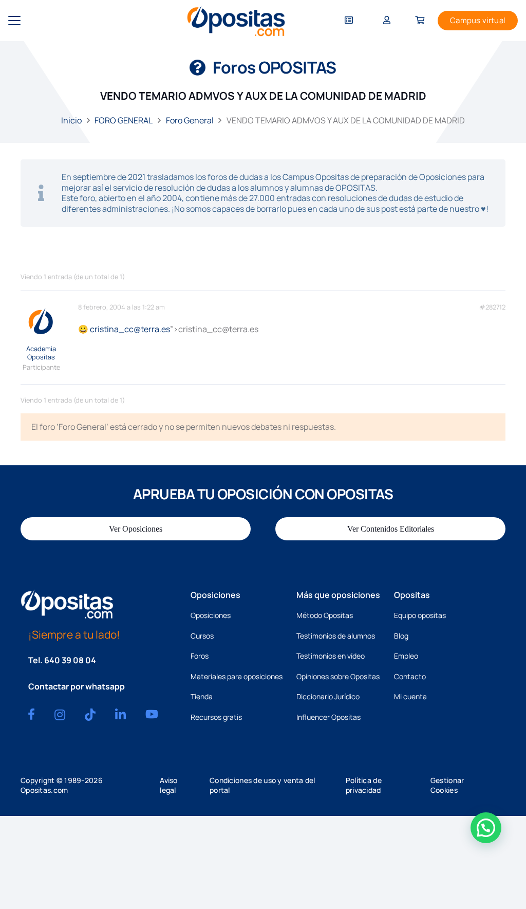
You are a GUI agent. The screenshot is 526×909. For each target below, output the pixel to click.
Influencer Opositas (328, 717)
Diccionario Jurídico (328, 696)
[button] (14, 20)
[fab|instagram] (59, 714)
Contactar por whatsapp (76, 686)
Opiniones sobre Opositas (338, 676)
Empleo (406, 656)
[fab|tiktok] (90, 714)
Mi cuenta (410, 696)
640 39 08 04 (70, 660)
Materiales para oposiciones (237, 676)
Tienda (202, 696)
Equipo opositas (420, 615)
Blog (401, 636)
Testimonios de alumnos (335, 636)
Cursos (202, 636)
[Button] (348, 20)
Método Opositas (324, 615)
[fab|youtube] (151, 714)
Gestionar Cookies (447, 785)
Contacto (410, 676)
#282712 (492, 307)
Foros (200, 656)
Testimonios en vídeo (330, 656)
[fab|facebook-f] (31, 714)
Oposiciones (211, 615)
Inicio (71, 120)
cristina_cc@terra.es (130, 329)
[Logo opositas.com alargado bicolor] (236, 21)
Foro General (190, 120)
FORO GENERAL (124, 120)
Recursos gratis (216, 717)
